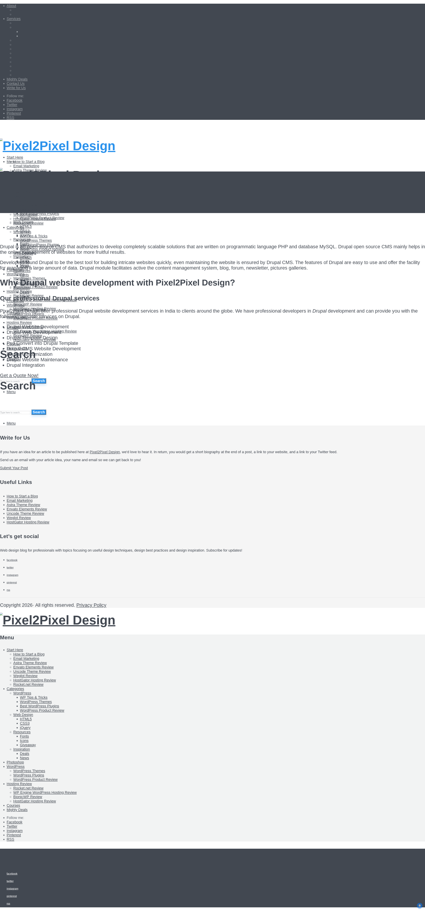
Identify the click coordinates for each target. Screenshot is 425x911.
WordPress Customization (34, 45)
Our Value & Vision (28, 14)
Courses (13, 805)
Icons (24, 741)
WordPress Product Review (42, 710)
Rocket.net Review (28, 684)
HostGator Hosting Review (34, 187)
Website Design (26, 27)
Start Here (15, 188)
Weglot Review (19, 518)
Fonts (24, 275)
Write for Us (16, 88)
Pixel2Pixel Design (105, 452)
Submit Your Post (14, 468)
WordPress (16, 274)
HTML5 (26, 258)
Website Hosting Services (34, 75)
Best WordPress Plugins (39, 706)
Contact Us (16, 83)
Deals (24, 292)
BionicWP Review (27, 304)
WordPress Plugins (28, 775)
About (11, 6)
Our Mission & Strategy (31, 10)
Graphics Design (26, 23)
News (24, 758)
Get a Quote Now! (19, 375)
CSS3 (25, 723)
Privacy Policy (91, 605)
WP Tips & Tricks (33, 697)
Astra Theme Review (30, 201)
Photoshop (15, 762)
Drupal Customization (30, 58)
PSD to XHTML (32, 36)
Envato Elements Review (33, 206)
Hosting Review (19, 291)
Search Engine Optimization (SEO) (41, 66)
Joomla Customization (31, 49)
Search (39, 381)
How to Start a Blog (28, 162)
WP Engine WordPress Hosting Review (45, 792)
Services (14, 19)
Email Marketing (26, 166)
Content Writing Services (33, 70)
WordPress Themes (36, 240)
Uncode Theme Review (32, 210)
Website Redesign (34, 32)
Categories (15, 689)
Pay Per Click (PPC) (29, 62)
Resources (22, 732)
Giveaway (28, 745)
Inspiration (21, 288)
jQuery (25, 728)
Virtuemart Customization (33, 53)
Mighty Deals (17, 79)
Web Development (28, 40)
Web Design (23, 715)
